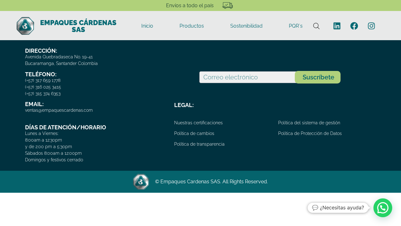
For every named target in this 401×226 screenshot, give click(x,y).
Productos (192, 26)
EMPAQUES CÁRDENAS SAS (78, 26)
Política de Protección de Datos (310, 133)
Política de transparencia (199, 144)
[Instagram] (371, 26)
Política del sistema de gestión (309, 122)
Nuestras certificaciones (198, 122)
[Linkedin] (337, 26)
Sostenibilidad (246, 26)
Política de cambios (194, 133)
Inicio (147, 26)
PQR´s (296, 26)
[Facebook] (354, 26)
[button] (382, 207)
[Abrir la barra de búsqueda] (316, 26)
